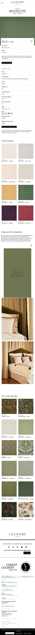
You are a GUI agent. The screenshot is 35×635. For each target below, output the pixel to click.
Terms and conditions (7, 622)
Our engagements (6, 621)
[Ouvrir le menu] (4, 3)
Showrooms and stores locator (9, 618)
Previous (3, 245)
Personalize (19, 633)
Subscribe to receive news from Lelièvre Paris (17, 550)
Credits (3, 626)
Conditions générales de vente (9, 623)
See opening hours (6, 608)
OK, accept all (9, 633)
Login (3, 59)
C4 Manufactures (17, 576)
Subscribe (27, 553)
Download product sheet (9, 127)
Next (31, 245)
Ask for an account (9, 59)
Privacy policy (5, 624)
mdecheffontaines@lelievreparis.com (10, 595)
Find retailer (4, 65)
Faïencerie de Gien (20, 577)
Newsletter (4, 627)
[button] (9, 153)
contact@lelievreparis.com (8, 587)
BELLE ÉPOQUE (6, 47)
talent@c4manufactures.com (8, 599)
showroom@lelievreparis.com (8, 591)
